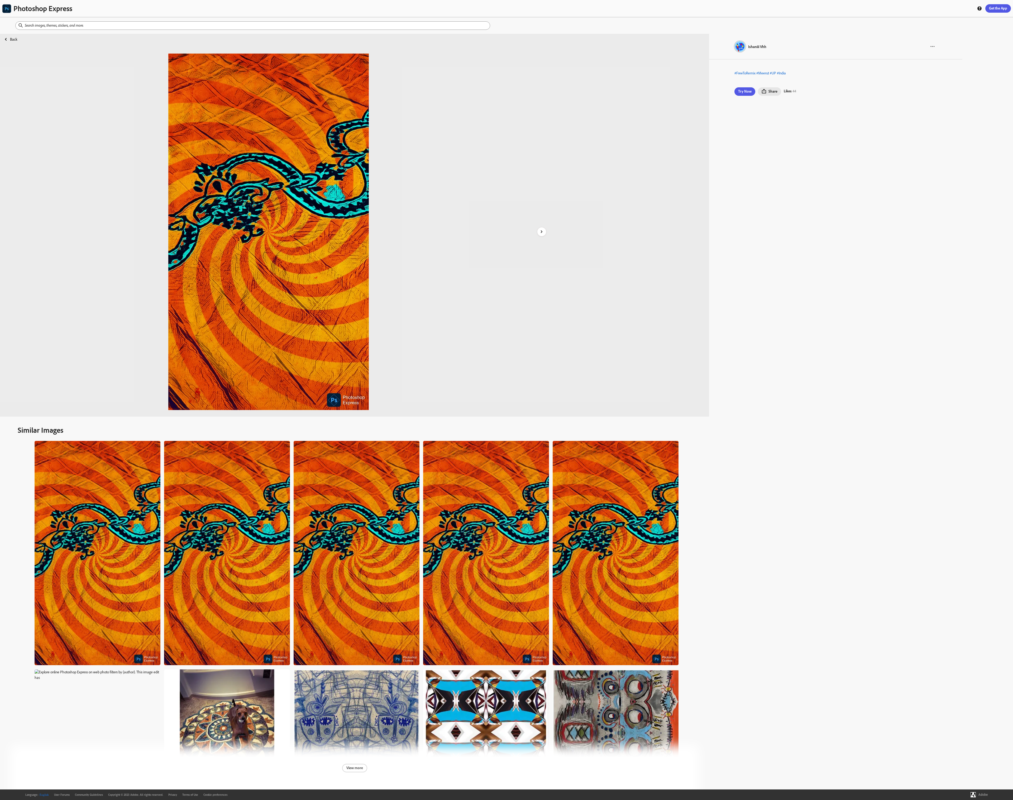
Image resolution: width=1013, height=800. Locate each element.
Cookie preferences (215, 795)
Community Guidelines (89, 795)
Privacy (172, 795)
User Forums (62, 795)
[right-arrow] (541, 231)
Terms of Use (190, 795)
